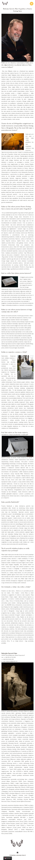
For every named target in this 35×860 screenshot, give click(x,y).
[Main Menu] (31, 3)
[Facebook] (17, 852)
